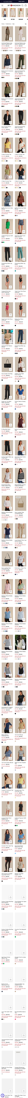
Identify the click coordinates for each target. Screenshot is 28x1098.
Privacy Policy (22, 560)
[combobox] (17, 550)
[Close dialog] (26, 540)
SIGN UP (21, 552)
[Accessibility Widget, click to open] (2, 1095)
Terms (16, 561)
